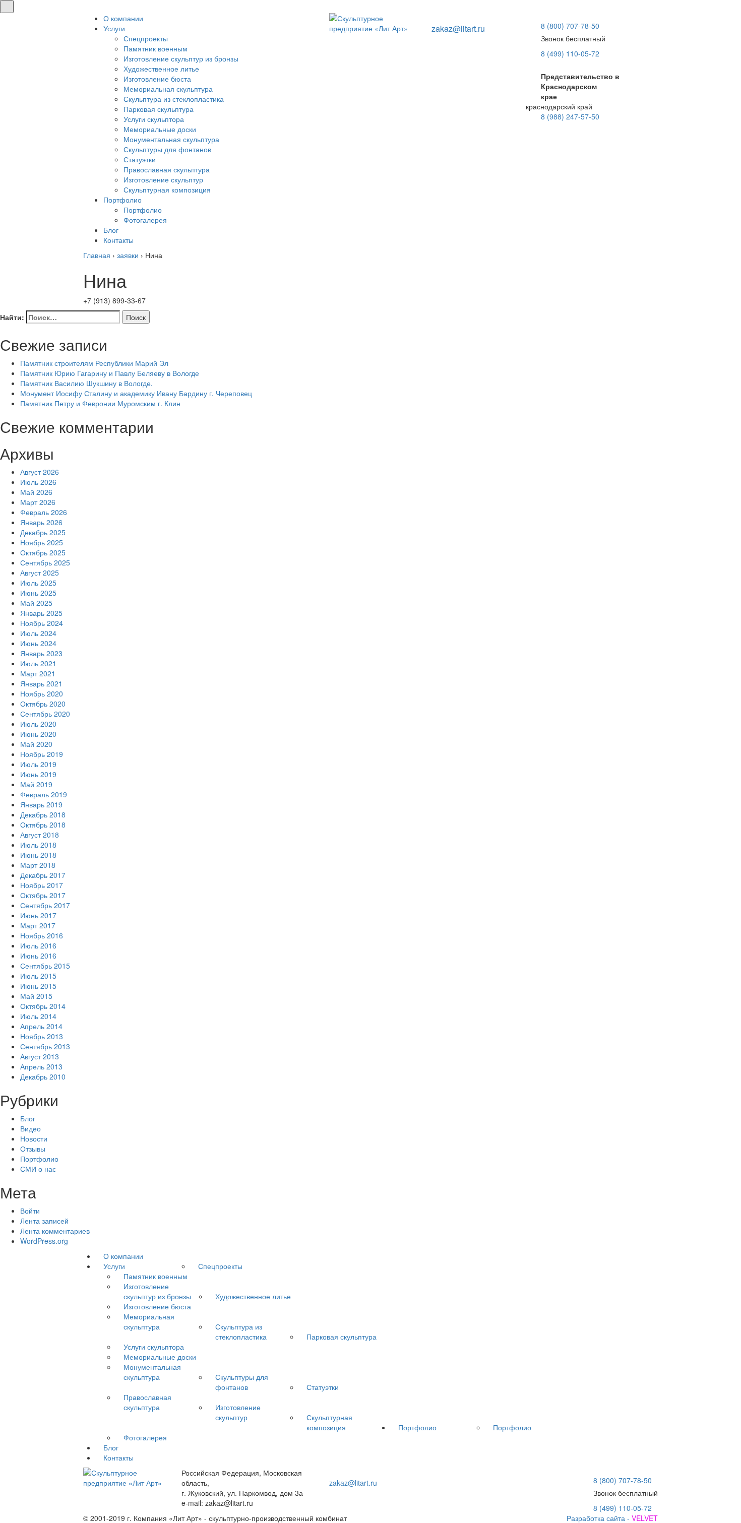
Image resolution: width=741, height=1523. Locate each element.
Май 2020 (36, 744)
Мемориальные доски (160, 129)
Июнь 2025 (38, 593)
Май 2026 (36, 492)
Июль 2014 (38, 1016)
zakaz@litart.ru (458, 28)
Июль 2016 (38, 945)
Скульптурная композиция (167, 189)
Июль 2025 (38, 583)
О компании (123, 18)
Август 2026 (39, 472)
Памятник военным (156, 48)
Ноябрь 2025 (41, 542)
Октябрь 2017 (43, 895)
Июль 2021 (38, 663)
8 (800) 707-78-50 (570, 26)
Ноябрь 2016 (41, 935)
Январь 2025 (41, 613)
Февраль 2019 (43, 794)
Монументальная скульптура (171, 139)
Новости (33, 1138)
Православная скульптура (167, 169)
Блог (110, 230)
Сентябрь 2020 (45, 714)
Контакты (118, 240)
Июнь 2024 (38, 643)
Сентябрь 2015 (45, 966)
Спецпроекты (146, 38)
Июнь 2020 (38, 734)
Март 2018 (37, 865)
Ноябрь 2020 (41, 693)
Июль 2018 (38, 845)
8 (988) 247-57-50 (570, 116)
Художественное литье (161, 69)
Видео (30, 1128)
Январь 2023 (41, 653)
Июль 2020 (38, 724)
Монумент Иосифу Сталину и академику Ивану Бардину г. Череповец (136, 393)
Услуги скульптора (154, 119)
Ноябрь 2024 (41, 623)
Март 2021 (37, 673)
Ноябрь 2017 (41, 885)
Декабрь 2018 (43, 814)
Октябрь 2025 (43, 552)
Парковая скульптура (159, 109)
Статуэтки (140, 159)
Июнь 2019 (38, 774)
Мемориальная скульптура (168, 89)
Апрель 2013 (41, 1066)
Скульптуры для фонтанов (167, 149)
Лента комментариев (55, 1231)
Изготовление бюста (157, 79)
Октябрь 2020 (43, 704)
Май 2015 (36, 996)
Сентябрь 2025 (45, 562)
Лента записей (44, 1221)
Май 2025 (36, 603)
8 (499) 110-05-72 (570, 53)
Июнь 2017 (38, 915)
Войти (30, 1210)
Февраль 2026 (43, 512)
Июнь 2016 (38, 955)
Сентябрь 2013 (45, 1046)
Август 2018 (39, 835)
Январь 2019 (41, 804)
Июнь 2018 (38, 855)
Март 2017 (37, 925)
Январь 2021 (41, 683)
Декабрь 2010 (43, 1076)
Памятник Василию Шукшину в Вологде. (86, 383)
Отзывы (32, 1149)
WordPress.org (44, 1241)
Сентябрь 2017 (45, 905)
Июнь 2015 (38, 986)
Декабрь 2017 (43, 875)
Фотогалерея (145, 220)
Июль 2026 (38, 482)
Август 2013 (39, 1056)
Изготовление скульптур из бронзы (181, 58)
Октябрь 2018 (43, 824)
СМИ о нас (38, 1169)
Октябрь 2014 (43, 1006)
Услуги (114, 28)
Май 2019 (36, 784)
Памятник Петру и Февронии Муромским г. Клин (100, 403)
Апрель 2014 (41, 1026)
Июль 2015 (38, 976)
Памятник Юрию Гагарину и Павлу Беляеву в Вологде (109, 373)
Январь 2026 (41, 522)
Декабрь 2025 (43, 532)
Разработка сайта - (612, 1518)
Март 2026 (37, 502)
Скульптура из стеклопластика (174, 99)
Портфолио (122, 200)
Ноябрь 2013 (41, 1036)
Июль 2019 (38, 764)
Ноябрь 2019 (41, 754)
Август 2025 (39, 572)
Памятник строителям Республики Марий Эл (94, 363)
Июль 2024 (38, 633)
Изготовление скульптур (163, 179)
